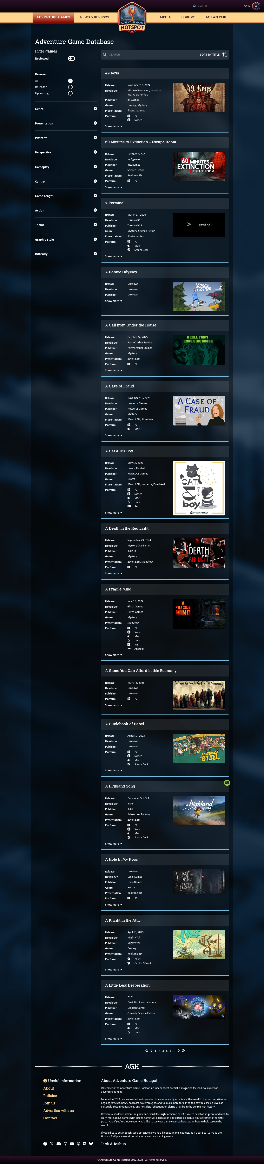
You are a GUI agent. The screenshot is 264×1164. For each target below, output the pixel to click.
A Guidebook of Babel (124, 724)
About (48, 1088)
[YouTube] (72, 1144)
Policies (50, 1095)
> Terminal (115, 203)
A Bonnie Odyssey (121, 272)
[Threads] (78, 1144)
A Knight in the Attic (123, 920)
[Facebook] (45, 1144)
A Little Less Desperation (127, 985)
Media (165, 17)
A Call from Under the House (130, 325)
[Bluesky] (91, 1144)
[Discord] (58, 1144)
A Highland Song (120, 786)
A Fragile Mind (118, 589)
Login (246, 6)
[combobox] (213, 6)
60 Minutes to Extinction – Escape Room (140, 142)
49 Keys (112, 73)
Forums (188, 17)
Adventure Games (53, 17)
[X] (52, 1144)
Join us (49, 1103)
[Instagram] (65, 1144)
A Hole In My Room (122, 859)
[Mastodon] (84, 1144)
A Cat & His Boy (119, 451)
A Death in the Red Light (126, 528)
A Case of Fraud (119, 386)
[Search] (213, 6)
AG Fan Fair (216, 17)
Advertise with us (58, 1110)
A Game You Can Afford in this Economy (141, 670)
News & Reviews (94, 17)
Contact (50, 1118)
